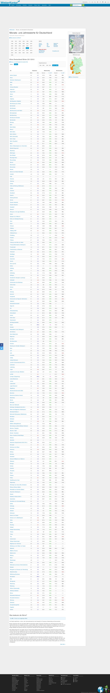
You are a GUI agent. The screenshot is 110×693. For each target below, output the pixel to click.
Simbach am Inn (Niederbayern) (16, 517)
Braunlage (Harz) (13, 157)
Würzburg (12, 600)
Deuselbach (12, 193)
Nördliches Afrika (39, 679)
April (40, 46)
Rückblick (25, 5)
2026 (12, 55)
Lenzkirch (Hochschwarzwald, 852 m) (17, 362)
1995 (31, 41)
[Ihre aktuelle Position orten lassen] (71, 5)
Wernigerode (12, 581)
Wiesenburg (12, 583)
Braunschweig (13, 160)
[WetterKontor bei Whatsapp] (108, 2)
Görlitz (11, 270)
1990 (12, 41)
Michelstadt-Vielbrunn (14, 411)
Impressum (51, 680)
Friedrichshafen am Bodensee (16, 249)
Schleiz (11, 503)
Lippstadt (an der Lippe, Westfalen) (17, 371)
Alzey (11, 84)
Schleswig (12, 506)
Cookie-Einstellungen (52, 682)
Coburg (11, 183)
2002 (12, 45)
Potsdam (12, 475)
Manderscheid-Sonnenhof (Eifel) (16, 390)
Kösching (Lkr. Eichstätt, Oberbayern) (17, 346)
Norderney (12, 449)
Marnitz (11, 400)
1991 (16, 41)
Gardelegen (12, 254)
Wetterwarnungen (15, 684)
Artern (11, 96)
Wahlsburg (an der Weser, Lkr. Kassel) (17, 546)
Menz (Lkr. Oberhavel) (14, 404)
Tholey (11, 534)
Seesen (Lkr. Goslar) (14, 515)
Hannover (12, 294)
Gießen (11, 266)
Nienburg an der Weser (14, 447)
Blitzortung (14, 685)
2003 (16, 45)
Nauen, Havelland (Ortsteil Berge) (17, 435)
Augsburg (12, 98)
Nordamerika (39, 681)
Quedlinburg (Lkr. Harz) (14, 480)
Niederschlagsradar (15, 680)
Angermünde (12, 91)
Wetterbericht (14, 679)
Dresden (25, 681)
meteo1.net (51, 679)
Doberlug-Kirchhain (14, 197)
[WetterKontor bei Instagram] (103, 2)
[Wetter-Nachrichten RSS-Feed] (95, 2)
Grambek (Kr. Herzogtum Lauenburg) (17, 277)
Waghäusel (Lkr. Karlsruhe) (15, 543)
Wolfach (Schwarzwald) (14, 588)
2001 (31, 43)
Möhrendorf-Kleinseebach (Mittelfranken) (18, 414)
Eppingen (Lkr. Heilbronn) (15, 216)
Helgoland (12, 301)
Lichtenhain (12, 364)
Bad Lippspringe (13, 113)
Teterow (11, 531)
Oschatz (11, 466)
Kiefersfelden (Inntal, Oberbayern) (17, 329)
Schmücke (12, 508)
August (48, 46)
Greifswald (12, 280)
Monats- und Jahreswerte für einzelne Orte (19, 62)
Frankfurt (12, 237)
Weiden (11, 562)
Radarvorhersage (15, 681)
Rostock (11, 494)
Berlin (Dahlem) (13, 134)
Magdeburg (12, 388)
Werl (11, 579)
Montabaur (12, 416)
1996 (12, 43)
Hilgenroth (12, 306)
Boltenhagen (12, 153)
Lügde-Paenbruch (13, 386)
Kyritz (11, 348)
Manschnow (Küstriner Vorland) (16, 395)
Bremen (11, 162)
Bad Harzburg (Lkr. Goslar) (15, 103)
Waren (11, 557)
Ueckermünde (13, 539)
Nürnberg (12, 454)
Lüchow (11, 381)
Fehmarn (12, 226)
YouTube (75, 681)
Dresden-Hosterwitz (14, 202)
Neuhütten (12, 440)
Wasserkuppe (12, 560)
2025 (31, 52)
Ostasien (38, 689)
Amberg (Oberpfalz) (14, 87)
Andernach (12, 89)
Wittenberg (12, 586)
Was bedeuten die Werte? (15, 37)
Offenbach (12, 461)
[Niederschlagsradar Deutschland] (76, 43)
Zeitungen (64, 677)
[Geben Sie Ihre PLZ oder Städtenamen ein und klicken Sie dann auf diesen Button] (83, 5)
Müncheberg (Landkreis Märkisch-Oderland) (19, 426)
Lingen (11, 369)
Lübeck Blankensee (14, 378)
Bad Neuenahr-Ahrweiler (15, 117)
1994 (27, 41)
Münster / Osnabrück (14, 433)
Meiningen (12, 402)
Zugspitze (12, 607)
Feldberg (12, 228)
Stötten (11, 522)
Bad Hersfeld (12, 105)
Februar (40, 44)
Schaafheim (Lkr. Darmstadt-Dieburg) (17, 501)
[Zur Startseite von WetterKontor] (10, 5)
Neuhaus (12, 437)
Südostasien (39, 687)
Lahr (11, 350)
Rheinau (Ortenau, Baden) (15, 487)
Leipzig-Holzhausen (14, 360)
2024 (27, 52)
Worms (11, 593)
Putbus (11, 477)
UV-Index (13, 690)
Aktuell (13, 5)
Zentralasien (39, 686)
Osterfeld (12, 468)
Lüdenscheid (12, 383)
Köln (25, 687)
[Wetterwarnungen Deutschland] (76, 65)
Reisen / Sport (37, 5)
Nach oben (62, 644)
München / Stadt (13, 430)
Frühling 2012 (41, 50)
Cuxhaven (12, 190)
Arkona (11, 94)
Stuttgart (11, 527)
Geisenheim (12, 258)
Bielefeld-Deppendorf (14, 148)
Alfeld (11, 82)
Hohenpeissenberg (14, 310)
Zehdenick (12, 602)
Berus (11, 143)
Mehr (50, 5)
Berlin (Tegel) (12, 138)
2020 (12, 52)
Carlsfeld (12, 174)
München (26, 689)
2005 (24, 45)
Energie (63, 682)
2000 (27, 43)
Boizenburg (12, 150)
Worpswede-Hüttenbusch (15, 595)
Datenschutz (85, 2)
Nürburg (11, 451)
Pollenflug (14, 689)
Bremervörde (12, 167)
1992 (20, 41)
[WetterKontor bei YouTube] (105, 2)
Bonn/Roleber (13, 155)
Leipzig (11, 357)
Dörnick (11, 200)
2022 (20, 52)
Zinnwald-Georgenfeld (14, 604)
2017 (24, 50)
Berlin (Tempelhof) (13, 141)
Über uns (50, 677)
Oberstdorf (12, 456)
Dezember (56, 46)
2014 (12, 50)
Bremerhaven (12, 164)
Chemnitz (12, 178)
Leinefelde (12, 355)
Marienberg (12, 397)
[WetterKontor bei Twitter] (97, 2)
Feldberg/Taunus (13, 233)
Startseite (12, 29)
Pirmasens (12, 470)
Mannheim (12, 393)
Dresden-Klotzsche (14, 204)
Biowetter (30, 5)
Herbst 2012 (41, 52)
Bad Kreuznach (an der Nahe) (16, 110)
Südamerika (39, 684)
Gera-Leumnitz (13, 263)
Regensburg (12, 482)
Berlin (25, 677)
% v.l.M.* (50, 73)
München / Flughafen (14, 428)
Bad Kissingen (13, 108)
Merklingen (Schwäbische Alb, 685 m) (17, 407)
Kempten (12, 327)
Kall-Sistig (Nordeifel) (14, 322)
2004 (20, 45)
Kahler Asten (12, 317)
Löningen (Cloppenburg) (15, 376)
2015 (16, 50)
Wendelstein (12, 576)
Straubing (12, 524)
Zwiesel (11, 609)
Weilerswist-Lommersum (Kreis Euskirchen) (19, 564)
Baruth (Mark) (13, 127)
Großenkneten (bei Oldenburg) (16, 282)
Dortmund (26, 680)
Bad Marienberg (13, 115)
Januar (40, 43)
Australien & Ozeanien (40, 690)
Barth (11, 124)
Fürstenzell (12, 251)
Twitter (75, 679)
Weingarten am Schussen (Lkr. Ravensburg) (19, 569)
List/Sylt (11, 374)
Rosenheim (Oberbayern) (15, 491)
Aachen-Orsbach (13, 75)
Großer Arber (12, 284)
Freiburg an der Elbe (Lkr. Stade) (16, 242)
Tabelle (16, 64)
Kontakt (50, 684)
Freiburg (11, 240)
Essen (11, 223)
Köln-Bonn (12, 338)
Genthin (11, 261)
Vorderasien (39, 685)
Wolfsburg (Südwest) (14, 590)
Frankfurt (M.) (26, 685)
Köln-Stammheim (13, 341)
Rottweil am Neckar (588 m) (15, 496)
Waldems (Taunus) (14, 550)
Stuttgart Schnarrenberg (15, 529)
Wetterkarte (14, 677)
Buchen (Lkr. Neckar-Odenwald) (16, 171)
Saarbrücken (12, 499)
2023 (24, 52)
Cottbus (11, 188)
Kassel (11, 324)
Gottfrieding (12, 273)
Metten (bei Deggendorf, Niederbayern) (18, 409)
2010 (20, 48)
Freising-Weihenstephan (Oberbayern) (18, 244)
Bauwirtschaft (64, 681)
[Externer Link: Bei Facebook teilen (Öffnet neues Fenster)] (1, 345)
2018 (27, 50)
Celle (11, 176)
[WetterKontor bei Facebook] (100, 2)
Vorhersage (18, 5)
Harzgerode (12, 296)
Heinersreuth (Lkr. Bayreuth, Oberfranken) (18, 298)
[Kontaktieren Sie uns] (92, 2)
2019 (31, 50)
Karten (11, 64)
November (56, 45)
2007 (31, 45)
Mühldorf (12, 421)
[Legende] (90, 2)
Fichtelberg (12, 235)
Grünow (11, 287)
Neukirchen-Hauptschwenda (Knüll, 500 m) (18, 442)
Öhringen (12, 463)
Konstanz (12, 343)
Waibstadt (12, 548)
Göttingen (12, 275)
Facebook (76, 677)
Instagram (76, 680)
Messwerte (14, 686)
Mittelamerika (39, 682)
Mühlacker (12, 418)
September (56, 43)
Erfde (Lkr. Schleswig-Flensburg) (16, 218)
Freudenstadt (12, 247)
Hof (10, 308)
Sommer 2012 (42, 51)
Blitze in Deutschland (74, 77)
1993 (24, 41)
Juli (47, 45)
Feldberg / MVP (13, 230)
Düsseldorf (12, 207)
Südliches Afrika (39, 680)
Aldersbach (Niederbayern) (15, 80)
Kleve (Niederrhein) (14, 334)
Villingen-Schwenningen (15, 541)
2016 (20, 50)
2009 (16, 48)
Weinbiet (11, 567)
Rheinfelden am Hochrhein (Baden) (17, 489)
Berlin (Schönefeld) (14, 136)
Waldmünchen (13, 553)
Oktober (55, 44)
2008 (12, 48)
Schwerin (12, 510)
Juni (47, 44)
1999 (24, 43)
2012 (27, 48)
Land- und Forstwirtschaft (66, 684)
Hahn (11, 289)
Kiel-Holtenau (12, 331)
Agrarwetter (44, 5)
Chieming (12, 181)
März (40, 45)
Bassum (11, 129)
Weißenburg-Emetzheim (15, 574)
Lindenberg (12, 367)
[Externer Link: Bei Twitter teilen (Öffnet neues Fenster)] (1, 348)
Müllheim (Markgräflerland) (15, 423)
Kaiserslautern (13, 320)
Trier (11, 536)
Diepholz (11, 195)
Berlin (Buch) (12, 131)
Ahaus (11, 77)
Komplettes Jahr (55, 51)
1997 (16, 43)
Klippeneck (12, 336)
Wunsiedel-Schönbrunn (14, 597)
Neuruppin (12, 444)
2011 (24, 48)
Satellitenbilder (14, 687)
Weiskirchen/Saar (13, 571)
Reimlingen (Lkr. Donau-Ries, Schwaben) (18, 484)
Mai (47, 43)
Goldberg (12, 268)
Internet (63, 679)
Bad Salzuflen (13, 120)
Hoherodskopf (13, 313)
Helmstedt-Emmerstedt (14, 303)
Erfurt (11, 221)
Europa (38, 677)
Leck (11, 353)
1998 (20, 43)
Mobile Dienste (64, 680)
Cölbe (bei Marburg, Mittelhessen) (17, 185)
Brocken (11, 169)
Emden (11, 214)
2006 (27, 45)
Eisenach (12, 209)
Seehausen (12, 513)
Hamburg (12, 291)
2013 (31, 48)
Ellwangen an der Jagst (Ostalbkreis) (17, 211)
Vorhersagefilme (15, 682)
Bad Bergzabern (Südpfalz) (15, 101)
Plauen (11, 473)
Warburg (11, 555)
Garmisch (12, 256)
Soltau (11, 520)
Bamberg (12, 122)
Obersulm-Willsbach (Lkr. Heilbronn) (17, 458)
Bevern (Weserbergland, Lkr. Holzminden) (18, 145)
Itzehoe (11, 315)
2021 (16, 52)
